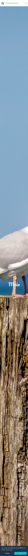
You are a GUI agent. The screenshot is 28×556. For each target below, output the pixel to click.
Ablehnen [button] (7, 553)
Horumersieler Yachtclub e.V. (12, 3)
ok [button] (20, 553)
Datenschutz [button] (9, 549)
